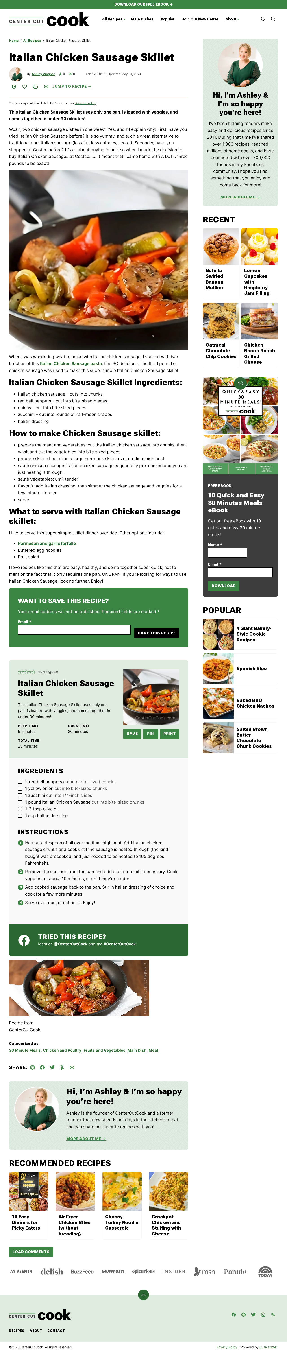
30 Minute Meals (25, 1050)
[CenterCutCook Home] (49, 19)
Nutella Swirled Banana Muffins (214, 279)
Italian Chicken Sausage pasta (71, 363)
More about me (237, 197)
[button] (19, 672)
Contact (56, 1331)
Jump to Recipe (69, 86)
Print (169, 733)
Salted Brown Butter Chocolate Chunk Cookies (254, 738)
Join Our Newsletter (200, 19)
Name (215, 544)
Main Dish (137, 1050)
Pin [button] (150, 733)
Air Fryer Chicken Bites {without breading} (75, 1225)
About (231, 19)
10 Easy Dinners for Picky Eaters (26, 1222)
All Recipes (112, 19)
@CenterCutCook (70, 944)
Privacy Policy (227, 1347)
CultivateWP (268, 1347)
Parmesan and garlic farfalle (47, 543)
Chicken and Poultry (62, 1050)
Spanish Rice (252, 668)
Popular (168, 19)
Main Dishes (142, 19)
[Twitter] (253, 1315)
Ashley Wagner (43, 74)
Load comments (31, 1252)
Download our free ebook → (143, 4)
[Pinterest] (243, 1315)
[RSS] (273, 1315)
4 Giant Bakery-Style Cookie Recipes (254, 634)
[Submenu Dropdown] (124, 19)
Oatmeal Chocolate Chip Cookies (221, 350)
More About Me (83, 1139)
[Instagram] (263, 1315)
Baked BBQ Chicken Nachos (255, 703)
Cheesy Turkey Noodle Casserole (122, 1222)
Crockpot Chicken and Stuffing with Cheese (166, 1225)
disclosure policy (85, 103)
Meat (153, 1050)
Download (224, 586)
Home (14, 40)
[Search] (273, 19)
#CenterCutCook (120, 944)
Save (132, 733)
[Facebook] (234, 1315)
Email (24, 621)
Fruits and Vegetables (104, 1050)
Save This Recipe (157, 633)
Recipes (16, 1331)
